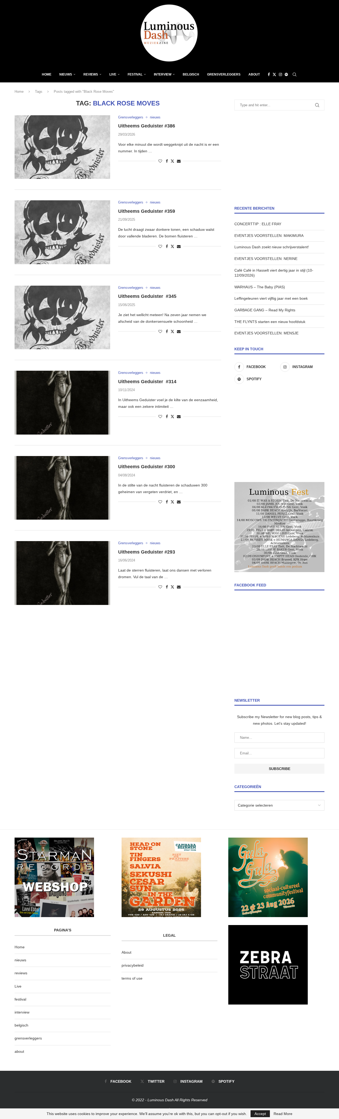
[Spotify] (286, 74)
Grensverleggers (223, 74)
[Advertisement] (279, 158)
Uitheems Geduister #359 (146, 211)
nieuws (65, 74)
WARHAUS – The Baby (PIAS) (259, 287)
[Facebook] (269, 74)
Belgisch (191, 74)
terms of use (132, 978)
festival (20, 999)
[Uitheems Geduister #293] (62, 573)
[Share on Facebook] (167, 161)
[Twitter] (274, 74)
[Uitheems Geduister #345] (62, 317)
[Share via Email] (179, 161)
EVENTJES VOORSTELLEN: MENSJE (266, 333)
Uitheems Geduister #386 (146, 126)
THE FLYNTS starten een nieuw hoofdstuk (269, 322)
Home (46, 74)
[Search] (294, 74)
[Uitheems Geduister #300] (62, 488)
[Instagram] (280, 74)
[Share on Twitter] (172, 161)
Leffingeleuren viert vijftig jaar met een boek (271, 298)
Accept (260, 1114)
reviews (21, 973)
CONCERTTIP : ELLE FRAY (257, 224)
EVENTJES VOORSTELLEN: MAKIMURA (269, 235)
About (254, 74)
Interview (162, 74)
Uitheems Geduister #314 (147, 381)
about (19, 1051)
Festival (135, 74)
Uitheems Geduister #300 (146, 466)
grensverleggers (28, 1038)
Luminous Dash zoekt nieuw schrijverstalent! (271, 247)
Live (112, 74)
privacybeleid (133, 965)
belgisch (21, 1025)
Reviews (90, 74)
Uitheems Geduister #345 (147, 296)
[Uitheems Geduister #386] (62, 147)
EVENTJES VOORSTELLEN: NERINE (265, 258)
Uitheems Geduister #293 (146, 552)
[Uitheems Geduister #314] (62, 402)
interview (22, 1012)
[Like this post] (160, 161)
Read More (283, 1114)
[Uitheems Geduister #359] (62, 232)
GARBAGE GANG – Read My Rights (264, 310)
